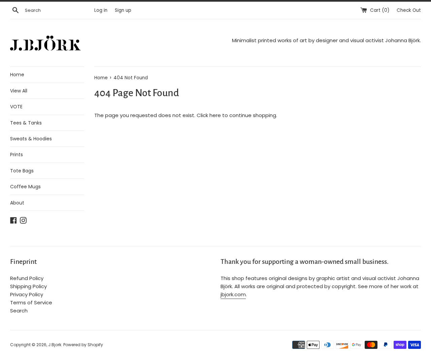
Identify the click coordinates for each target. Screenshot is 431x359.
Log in (100, 10)
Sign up (123, 10)
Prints (16, 154)
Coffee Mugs (25, 186)
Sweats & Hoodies (31, 138)
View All (18, 90)
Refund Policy (26, 278)
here (215, 115)
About (17, 202)
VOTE (16, 106)
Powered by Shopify (83, 345)
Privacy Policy (26, 294)
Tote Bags (22, 170)
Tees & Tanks (26, 122)
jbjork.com (233, 294)
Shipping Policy (28, 286)
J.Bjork (54, 345)
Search (19, 310)
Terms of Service (31, 302)
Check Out (409, 10)
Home (17, 74)
